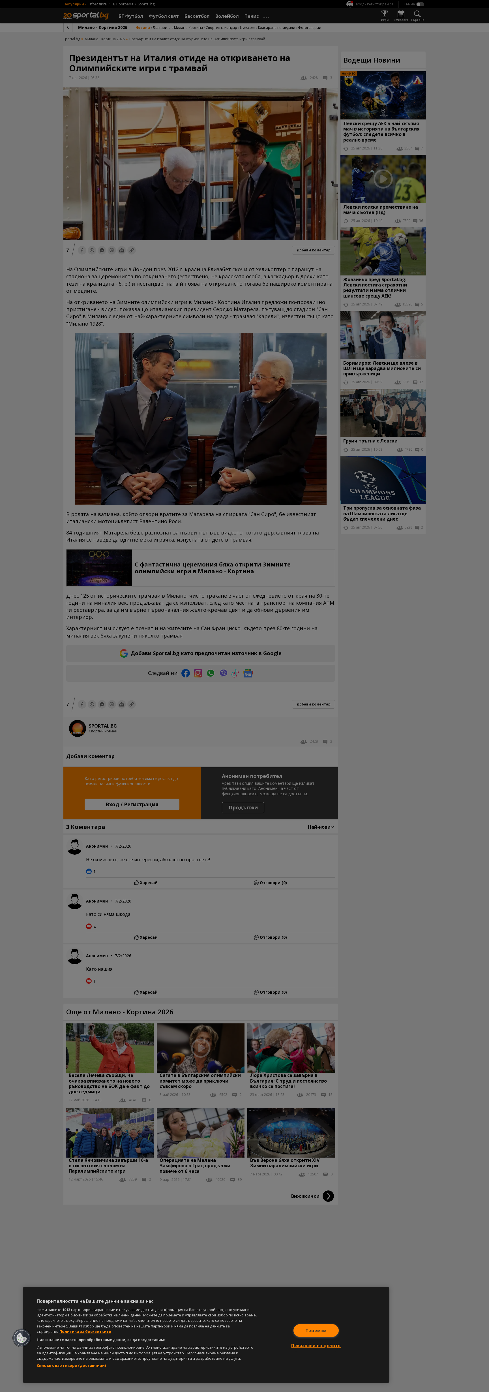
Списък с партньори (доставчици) (71, 1365)
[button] (22, 1338)
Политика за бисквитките (85, 1331)
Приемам (316, 1330)
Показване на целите (316, 1345)
